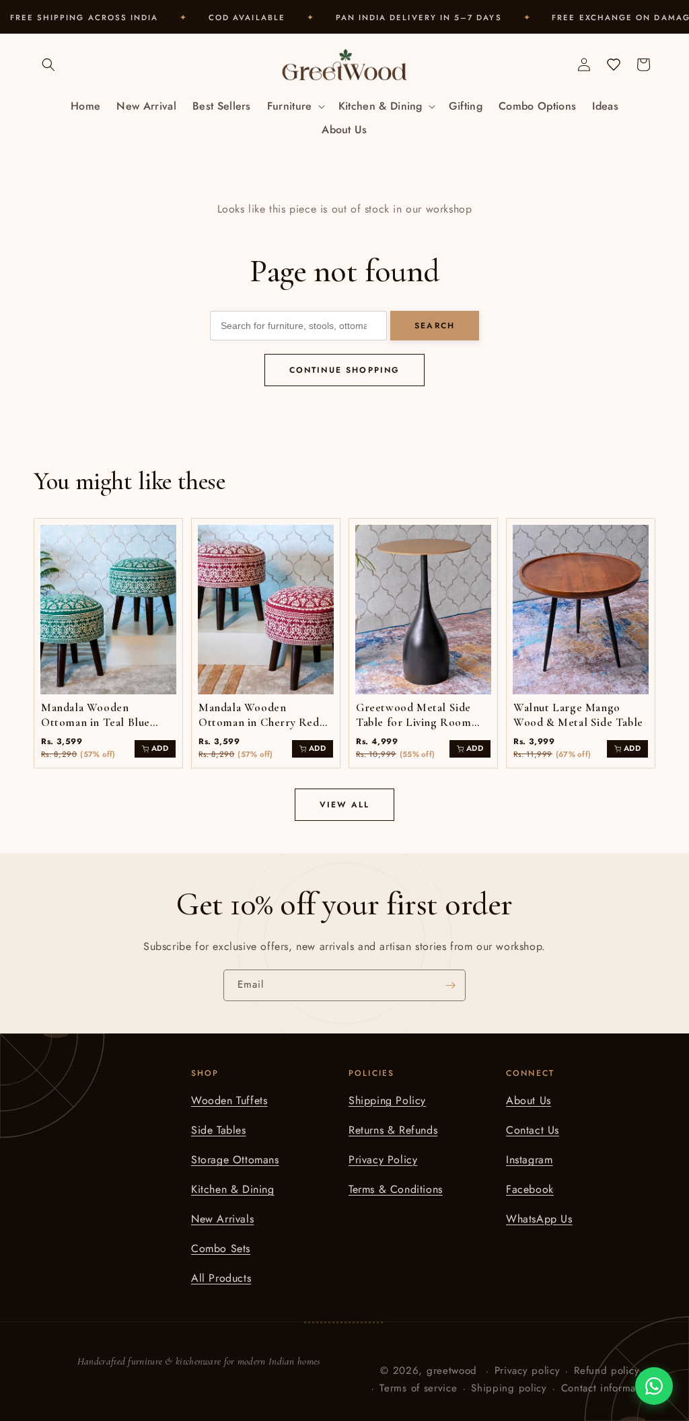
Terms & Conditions (396, 1189)
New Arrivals (222, 1219)
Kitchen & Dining (233, 1189)
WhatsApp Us (539, 1219)
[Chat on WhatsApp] (654, 1386)
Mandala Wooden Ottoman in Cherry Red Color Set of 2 (259, 722)
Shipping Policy (387, 1100)
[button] (48, 64)
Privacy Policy (383, 1159)
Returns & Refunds (393, 1130)
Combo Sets (220, 1248)
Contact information (607, 1388)
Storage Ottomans (235, 1159)
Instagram (529, 1159)
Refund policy (606, 1370)
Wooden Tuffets (229, 1100)
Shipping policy (509, 1388)
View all (344, 805)
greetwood (452, 1370)
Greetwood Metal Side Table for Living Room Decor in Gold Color (414, 722)
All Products (221, 1278)
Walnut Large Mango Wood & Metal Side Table (578, 714)
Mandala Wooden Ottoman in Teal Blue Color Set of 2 (95, 722)
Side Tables (218, 1130)
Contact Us (532, 1130)
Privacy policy (527, 1370)
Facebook (530, 1189)
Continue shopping (344, 370)
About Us (528, 1100)
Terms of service (418, 1388)
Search (434, 326)
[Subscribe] (450, 985)
